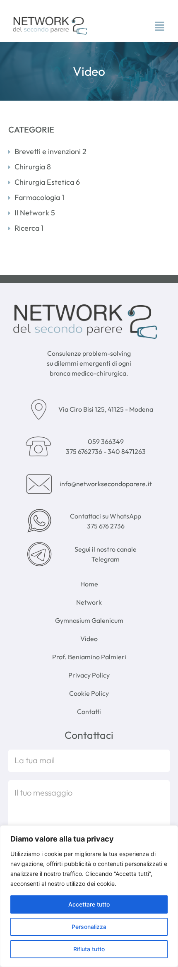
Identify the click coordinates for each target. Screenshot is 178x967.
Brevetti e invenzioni (50, 151)
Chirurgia (32, 166)
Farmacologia (39, 197)
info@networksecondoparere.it (106, 484)
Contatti (89, 711)
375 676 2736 (106, 526)
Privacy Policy (89, 675)
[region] (89, 896)
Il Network (34, 212)
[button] (159, 27)
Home (89, 584)
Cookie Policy (89, 693)
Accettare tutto (89, 904)
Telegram (105, 559)
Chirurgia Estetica (47, 182)
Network (89, 602)
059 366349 (106, 441)
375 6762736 (84, 451)
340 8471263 (127, 451)
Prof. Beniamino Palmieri (89, 657)
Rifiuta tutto (89, 949)
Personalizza (89, 926)
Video (89, 638)
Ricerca (28, 228)
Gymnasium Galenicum (89, 620)
